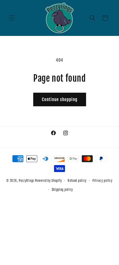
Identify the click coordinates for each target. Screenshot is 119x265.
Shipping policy (62, 190)
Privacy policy (102, 181)
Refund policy (77, 181)
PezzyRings (26, 181)
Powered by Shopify (48, 181)
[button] (11, 18)
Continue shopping (59, 99)
